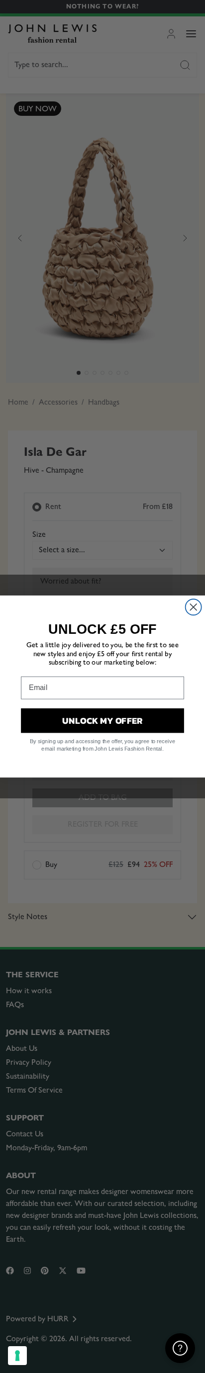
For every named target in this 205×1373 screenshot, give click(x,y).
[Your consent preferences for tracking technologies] (17, 1355)
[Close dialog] (194, 607)
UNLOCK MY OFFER (102, 720)
